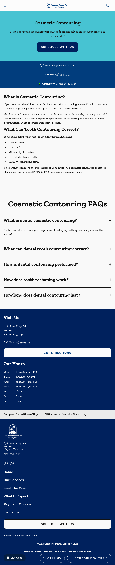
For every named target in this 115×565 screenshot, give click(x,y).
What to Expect (16, 496)
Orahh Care (84, 551)
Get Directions (57, 352)
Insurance (11, 512)
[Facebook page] (6, 463)
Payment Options (17, 504)
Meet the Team (15, 488)
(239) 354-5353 (62, 74)
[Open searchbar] (108, 5)
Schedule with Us (57, 47)
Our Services (14, 480)
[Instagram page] (12, 463)
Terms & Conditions (54, 551)
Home (8, 472)
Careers (71, 551)
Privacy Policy (32, 551)
